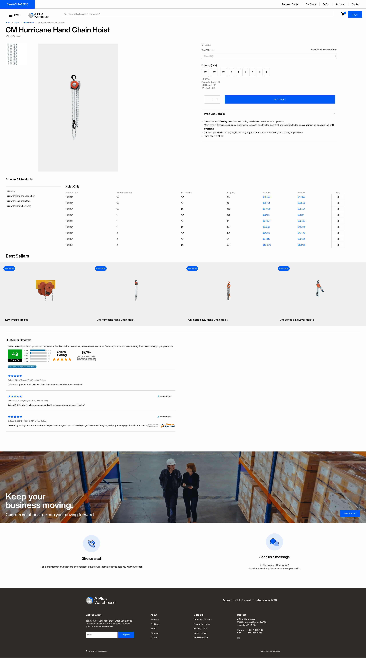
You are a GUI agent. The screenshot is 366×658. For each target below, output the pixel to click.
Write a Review (13, 36)
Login (355, 14)
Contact (356, 4)
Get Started (350, 513)
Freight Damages (202, 624)
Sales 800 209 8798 (17, 4)
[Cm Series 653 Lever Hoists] (320, 314)
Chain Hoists (28, 22)
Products (155, 620)
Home (8, 22)
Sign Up (126, 635)
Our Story (311, 4)
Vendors (154, 633)
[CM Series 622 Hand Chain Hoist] (228, 314)
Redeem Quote (290, 4)
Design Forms (200, 633)
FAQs (326, 4)
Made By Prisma (273, 651)
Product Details (214, 113)
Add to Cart (279, 99)
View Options (45, 322)
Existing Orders (201, 629)
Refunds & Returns (202, 620)
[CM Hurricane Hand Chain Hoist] (137, 314)
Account (340, 4)
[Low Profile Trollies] (46, 314)
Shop (16, 22)
